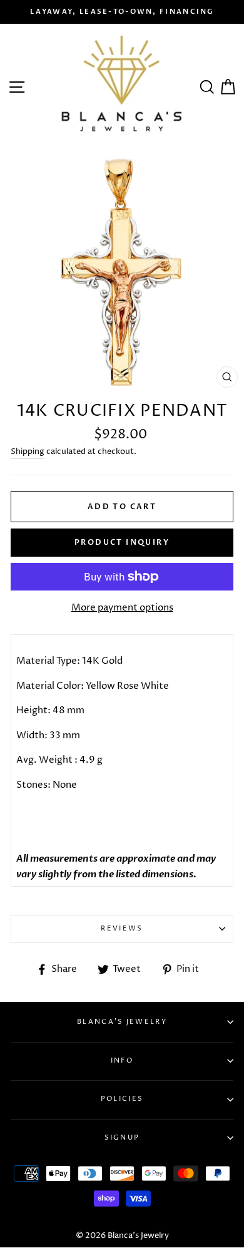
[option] (122, 12)
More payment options (122, 607)
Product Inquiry (122, 542)
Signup (122, 1137)
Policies (122, 1098)
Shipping (27, 451)
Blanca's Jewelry (122, 1021)
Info (122, 1060)
